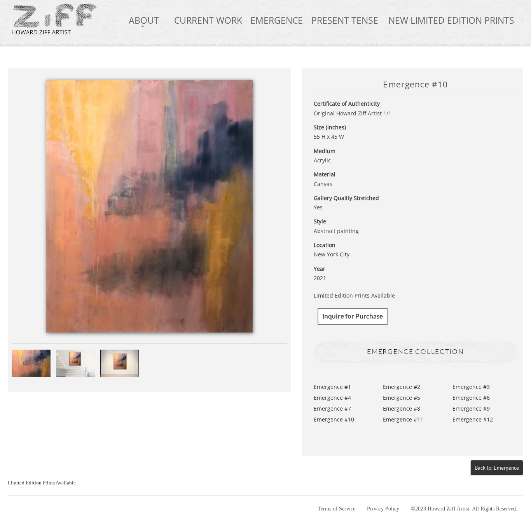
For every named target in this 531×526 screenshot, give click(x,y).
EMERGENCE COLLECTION (415, 351)
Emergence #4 (332, 397)
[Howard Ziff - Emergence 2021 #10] (149, 206)
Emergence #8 (401, 408)
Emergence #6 (471, 397)
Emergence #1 (332, 386)
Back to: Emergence (497, 468)
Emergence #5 (401, 397)
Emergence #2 (401, 386)
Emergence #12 (472, 419)
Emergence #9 (471, 408)
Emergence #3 (471, 386)
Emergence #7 (332, 408)
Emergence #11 (403, 419)
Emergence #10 (334, 419)
